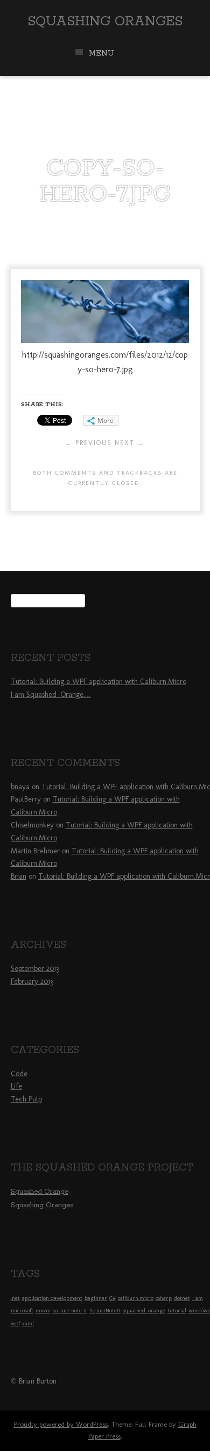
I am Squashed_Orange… (51, 694)
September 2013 (35, 968)
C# (112, 1298)
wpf (15, 1323)
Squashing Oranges (105, 21)
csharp (164, 1298)
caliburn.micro (135, 1298)
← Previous (88, 443)
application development (52, 1298)
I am (197, 1298)
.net (15, 1298)
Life (16, 1086)
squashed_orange (144, 1310)
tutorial (176, 1310)
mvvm (43, 1310)
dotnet (182, 1298)
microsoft (22, 1310)
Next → (130, 443)
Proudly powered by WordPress (61, 1424)
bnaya (20, 786)
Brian (18, 876)
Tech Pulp (26, 1099)
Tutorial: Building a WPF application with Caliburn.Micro (98, 681)
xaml (28, 1323)
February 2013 (32, 981)
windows (199, 1310)
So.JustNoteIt (105, 1310)
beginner (96, 1298)
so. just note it (70, 1310)
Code (19, 1073)
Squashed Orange (39, 1192)
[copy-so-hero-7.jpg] (105, 340)
